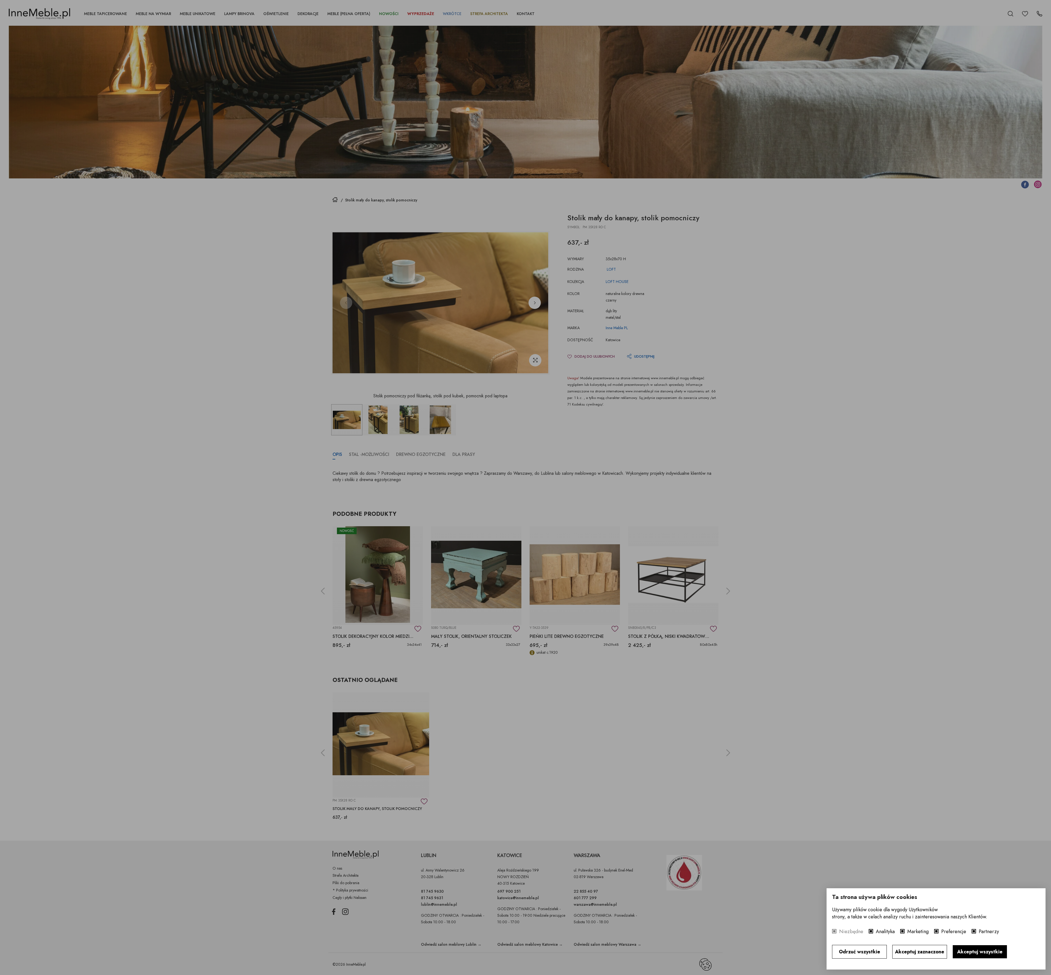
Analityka (885, 931)
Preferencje (953, 931)
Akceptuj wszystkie (980, 951)
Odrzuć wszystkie (859, 951)
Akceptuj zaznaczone (919, 951)
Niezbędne (851, 931)
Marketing (918, 931)
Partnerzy (989, 931)
